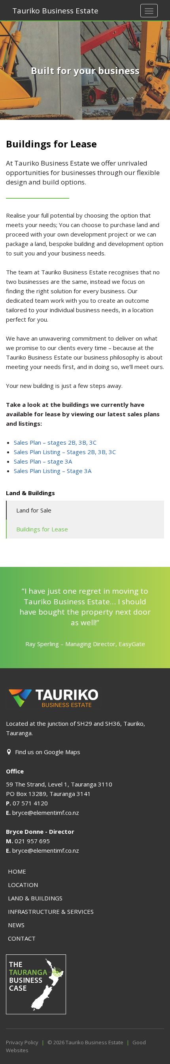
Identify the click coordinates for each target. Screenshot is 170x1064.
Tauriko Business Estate (55, 11)
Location (23, 885)
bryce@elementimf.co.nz (45, 812)
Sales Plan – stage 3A (43, 461)
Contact (22, 938)
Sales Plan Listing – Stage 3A (52, 471)
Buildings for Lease (42, 529)
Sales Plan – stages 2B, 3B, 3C (55, 442)
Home (17, 871)
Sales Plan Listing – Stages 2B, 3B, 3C (65, 452)
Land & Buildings (35, 898)
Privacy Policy (22, 1042)
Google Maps (62, 752)
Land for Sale (33, 510)
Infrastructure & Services (51, 911)
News (16, 925)
